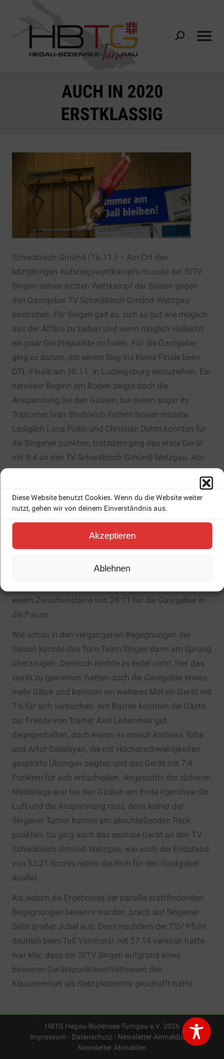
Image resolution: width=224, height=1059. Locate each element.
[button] (206, 483)
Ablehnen (112, 568)
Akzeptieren (112, 535)
